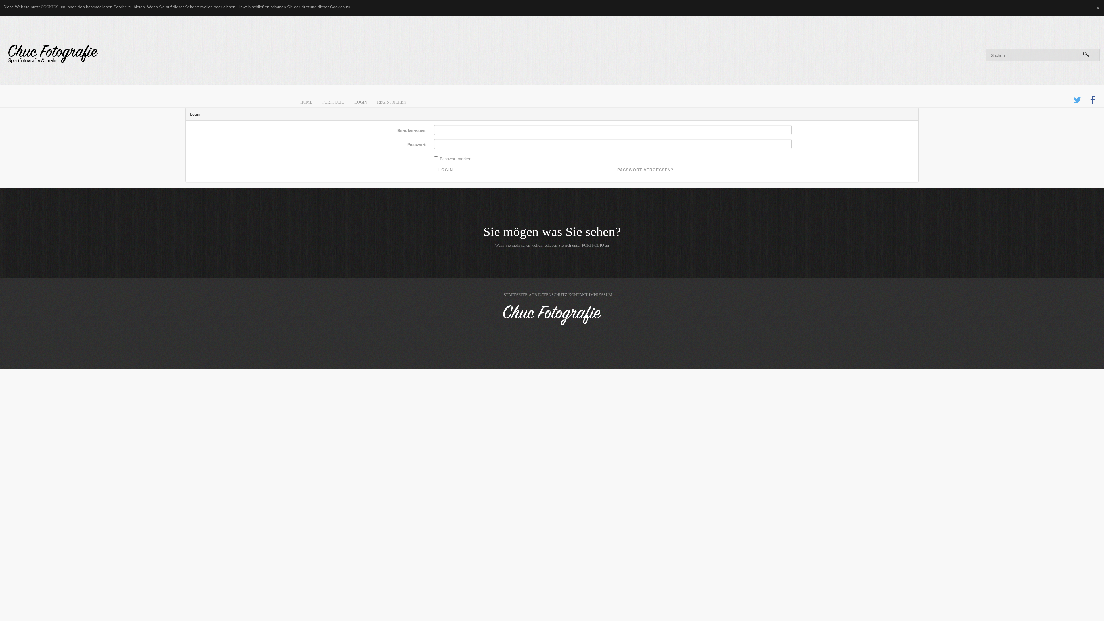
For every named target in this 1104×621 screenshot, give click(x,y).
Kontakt (578, 295)
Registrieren (391, 102)
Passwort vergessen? (645, 170)
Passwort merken (455, 158)
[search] (1086, 53)
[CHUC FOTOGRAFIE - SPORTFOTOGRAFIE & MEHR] (276, 54)
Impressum (600, 295)
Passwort (416, 144)
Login (360, 102)
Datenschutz (552, 295)
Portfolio (333, 102)
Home (306, 102)
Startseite (516, 295)
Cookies (49, 7)
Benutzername (411, 130)
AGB (533, 295)
